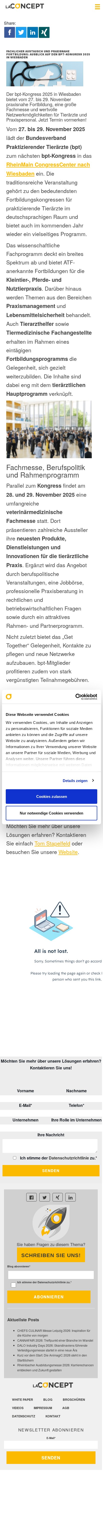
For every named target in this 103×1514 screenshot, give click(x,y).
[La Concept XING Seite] (57, 1197)
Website (68, 852)
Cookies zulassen (51, 796)
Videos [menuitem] (18, 1408)
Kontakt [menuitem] (53, 1416)
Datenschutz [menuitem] (23, 1416)
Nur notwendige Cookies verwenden (51, 813)
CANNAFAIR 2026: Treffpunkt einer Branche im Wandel (55, 1340)
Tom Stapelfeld (52, 843)
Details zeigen (75, 780)
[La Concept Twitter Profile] (44, 1197)
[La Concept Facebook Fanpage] (31, 1197)
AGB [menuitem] (65, 1408)
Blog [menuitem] (47, 1399)
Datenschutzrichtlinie (69, 1158)
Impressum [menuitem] (43, 1408)
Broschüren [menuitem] (74, 1399)
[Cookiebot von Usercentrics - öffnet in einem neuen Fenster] (75, 696)
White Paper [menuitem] (22, 1399)
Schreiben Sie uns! (51, 1255)
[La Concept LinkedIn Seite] (70, 1197)
